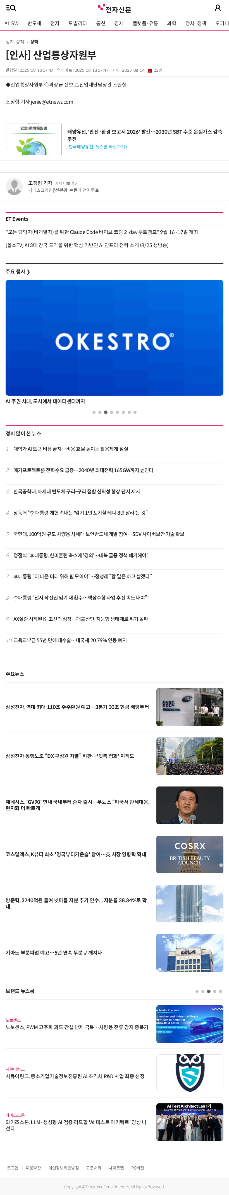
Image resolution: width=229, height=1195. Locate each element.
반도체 (34, 23)
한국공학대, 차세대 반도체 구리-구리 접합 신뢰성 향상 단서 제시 (76, 492)
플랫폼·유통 (145, 23)
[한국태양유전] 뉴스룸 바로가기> (97, 147)
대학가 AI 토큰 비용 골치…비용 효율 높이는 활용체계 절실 (70, 449)
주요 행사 (18, 272)
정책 (34, 42)
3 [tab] (105, 412)
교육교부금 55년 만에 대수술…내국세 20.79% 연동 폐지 (70, 640)
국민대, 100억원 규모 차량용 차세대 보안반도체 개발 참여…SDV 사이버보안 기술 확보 (99, 534)
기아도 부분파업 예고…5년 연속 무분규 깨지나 (54, 953)
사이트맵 (116, 1168)
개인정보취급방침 (63, 1168)
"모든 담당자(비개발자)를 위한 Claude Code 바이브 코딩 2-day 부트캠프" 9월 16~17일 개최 (102, 232)
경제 (118, 23)
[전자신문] (114, 7)
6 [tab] (123, 412)
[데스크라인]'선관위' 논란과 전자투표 (65, 190)
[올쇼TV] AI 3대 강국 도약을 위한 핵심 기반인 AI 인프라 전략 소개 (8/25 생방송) (87, 245)
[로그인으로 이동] (217, 7)
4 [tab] (111, 412)
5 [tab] (117, 412)
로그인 (12, 1168)
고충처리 (93, 1168)
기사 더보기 (65, 183)
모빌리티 (77, 23)
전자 (54, 23)
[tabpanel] (114, 343)
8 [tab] (135, 412)
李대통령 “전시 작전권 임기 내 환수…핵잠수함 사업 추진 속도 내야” (80, 598)
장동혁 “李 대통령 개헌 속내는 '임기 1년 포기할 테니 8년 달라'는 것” (80, 513)
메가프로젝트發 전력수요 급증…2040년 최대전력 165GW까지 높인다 (83, 470)
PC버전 (137, 1168)
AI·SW (11, 23)
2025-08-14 (142, 70)
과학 (171, 23)
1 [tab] (94, 412)
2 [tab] (99, 412)
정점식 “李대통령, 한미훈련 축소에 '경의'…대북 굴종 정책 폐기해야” (81, 556)
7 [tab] (129, 412)
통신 (100, 23)
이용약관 (33, 1168)
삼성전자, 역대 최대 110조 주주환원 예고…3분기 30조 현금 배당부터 (77, 707)
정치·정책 (195, 23)
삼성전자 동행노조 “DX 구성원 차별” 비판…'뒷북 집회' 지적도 (70, 756)
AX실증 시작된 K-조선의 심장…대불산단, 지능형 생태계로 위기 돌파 (80, 619)
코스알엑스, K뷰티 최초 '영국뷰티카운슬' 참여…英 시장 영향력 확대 (76, 854)
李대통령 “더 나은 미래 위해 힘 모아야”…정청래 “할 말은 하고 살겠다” (82, 577)
